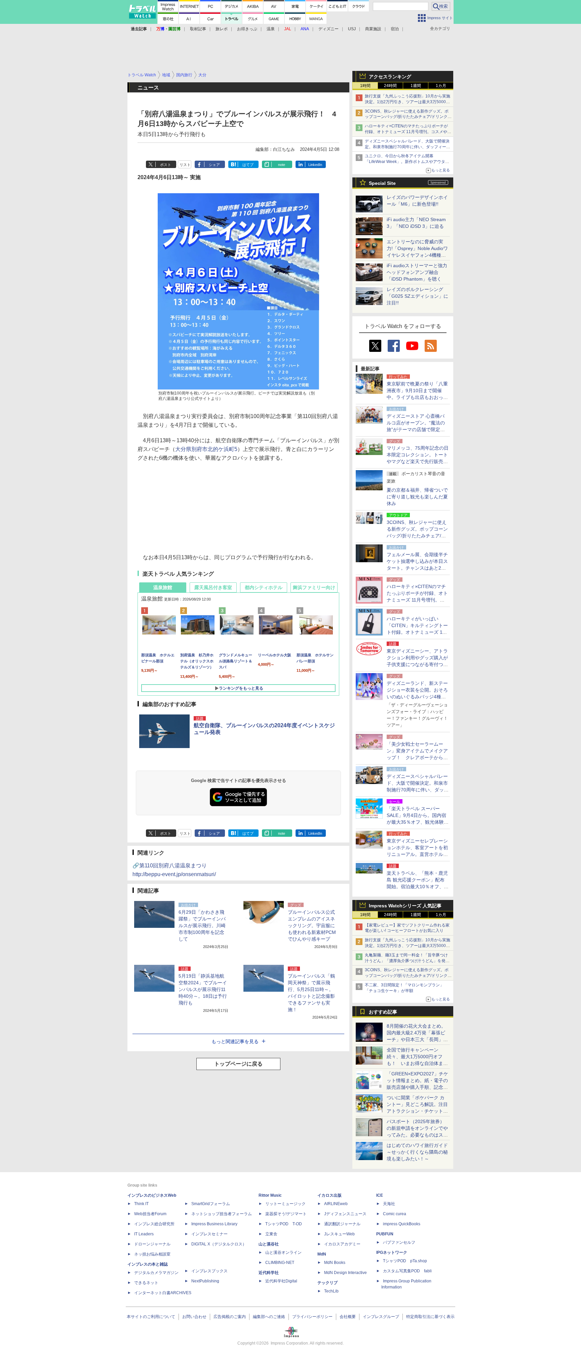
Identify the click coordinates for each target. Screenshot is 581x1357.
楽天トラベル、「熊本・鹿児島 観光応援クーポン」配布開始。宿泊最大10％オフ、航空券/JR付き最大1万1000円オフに (418, 886)
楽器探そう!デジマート (286, 1213)
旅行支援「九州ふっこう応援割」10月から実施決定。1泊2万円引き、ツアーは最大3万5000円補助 (407, 102)
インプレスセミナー (209, 1234)
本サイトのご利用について (151, 1316)
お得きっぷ (247, 29)
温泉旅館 (162, 587)
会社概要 (348, 1316)
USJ (352, 29)
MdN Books (334, 1262)
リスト (185, 165)
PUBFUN (384, 1234)
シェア (214, 165)
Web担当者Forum (150, 1213)
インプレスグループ (381, 1316)
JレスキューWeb (339, 1234)
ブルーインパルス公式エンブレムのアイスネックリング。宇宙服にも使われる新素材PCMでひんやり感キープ (312, 925)
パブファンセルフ (399, 1242)
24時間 (390, 85)
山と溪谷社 (269, 1244)
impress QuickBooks (401, 1224)
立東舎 (271, 1234)
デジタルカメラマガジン (156, 1272)
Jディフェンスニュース (345, 1213)
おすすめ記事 (383, 1012)
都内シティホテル (263, 587)
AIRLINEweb (336, 1203)
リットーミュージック (285, 1203)
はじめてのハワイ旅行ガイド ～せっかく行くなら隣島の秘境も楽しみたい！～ (417, 1152)
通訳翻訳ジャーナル (342, 1224)
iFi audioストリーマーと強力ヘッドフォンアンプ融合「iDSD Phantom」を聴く (417, 272)
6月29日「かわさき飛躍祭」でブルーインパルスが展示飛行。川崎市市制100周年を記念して (202, 925)
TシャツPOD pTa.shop (405, 1261)
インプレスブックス (209, 1271)
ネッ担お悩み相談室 (152, 1254)
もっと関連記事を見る (235, 1041)
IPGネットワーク (391, 1252)
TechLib (331, 1291)
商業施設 (373, 29)
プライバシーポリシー (312, 1316)
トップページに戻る (238, 1064)
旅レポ (222, 29)
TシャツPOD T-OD (283, 1224)
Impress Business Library (214, 1224)
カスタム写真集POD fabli (407, 1271)
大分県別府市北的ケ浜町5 (206, 449)
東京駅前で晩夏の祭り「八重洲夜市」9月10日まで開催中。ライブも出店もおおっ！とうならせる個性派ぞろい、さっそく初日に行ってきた (417, 397)
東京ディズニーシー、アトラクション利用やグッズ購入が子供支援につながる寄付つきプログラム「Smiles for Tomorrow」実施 (417, 664)
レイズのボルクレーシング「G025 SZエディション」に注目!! (417, 296)
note (281, 165)
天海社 (389, 1203)
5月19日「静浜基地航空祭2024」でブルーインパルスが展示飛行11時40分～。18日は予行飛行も (203, 989)
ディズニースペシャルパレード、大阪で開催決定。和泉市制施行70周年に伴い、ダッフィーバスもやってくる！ (407, 147)
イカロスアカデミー (342, 1244)
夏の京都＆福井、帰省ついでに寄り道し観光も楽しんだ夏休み (417, 496)
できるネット (146, 1282)
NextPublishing (205, 1281)
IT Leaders (144, 1234)
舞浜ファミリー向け (314, 587)
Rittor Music (270, 1195)
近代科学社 (269, 1272)
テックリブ (327, 1282)
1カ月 (441, 85)
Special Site (382, 183)
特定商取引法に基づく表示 (430, 1316)
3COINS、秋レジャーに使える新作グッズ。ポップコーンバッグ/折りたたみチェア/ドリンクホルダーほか (408, 117)
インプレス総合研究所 (154, 1224)
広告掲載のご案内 (230, 1316)
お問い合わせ (194, 1316)
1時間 (365, 85)
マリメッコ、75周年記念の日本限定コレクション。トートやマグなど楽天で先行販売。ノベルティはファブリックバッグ (418, 461)
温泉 (271, 29)
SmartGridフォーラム (210, 1203)
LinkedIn (315, 165)
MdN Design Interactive (345, 1272)
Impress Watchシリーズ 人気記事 (405, 905)
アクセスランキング (390, 76)
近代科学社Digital (281, 1281)
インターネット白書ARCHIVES (162, 1292)
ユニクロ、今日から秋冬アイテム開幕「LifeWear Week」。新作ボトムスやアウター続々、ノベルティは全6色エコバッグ (407, 162)
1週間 (416, 85)
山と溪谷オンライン (283, 1252)
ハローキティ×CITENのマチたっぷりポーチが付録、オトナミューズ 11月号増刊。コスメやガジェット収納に (408, 132)
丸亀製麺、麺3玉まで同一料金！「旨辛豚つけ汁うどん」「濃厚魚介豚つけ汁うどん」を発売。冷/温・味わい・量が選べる (406, 961)
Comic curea (394, 1213)
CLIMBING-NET (279, 1262)
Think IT (141, 1203)
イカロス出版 (329, 1195)
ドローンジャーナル (152, 1244)
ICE (379, 1195)
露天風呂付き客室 (213, 587)
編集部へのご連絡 (269, 1316)
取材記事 (198, 29)
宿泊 (395, 29)
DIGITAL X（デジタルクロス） (218, 1244)
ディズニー (328, 29)
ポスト (165, 165)
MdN (321, 1254)
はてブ (248, 165)
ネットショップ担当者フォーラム (221, 1213)
